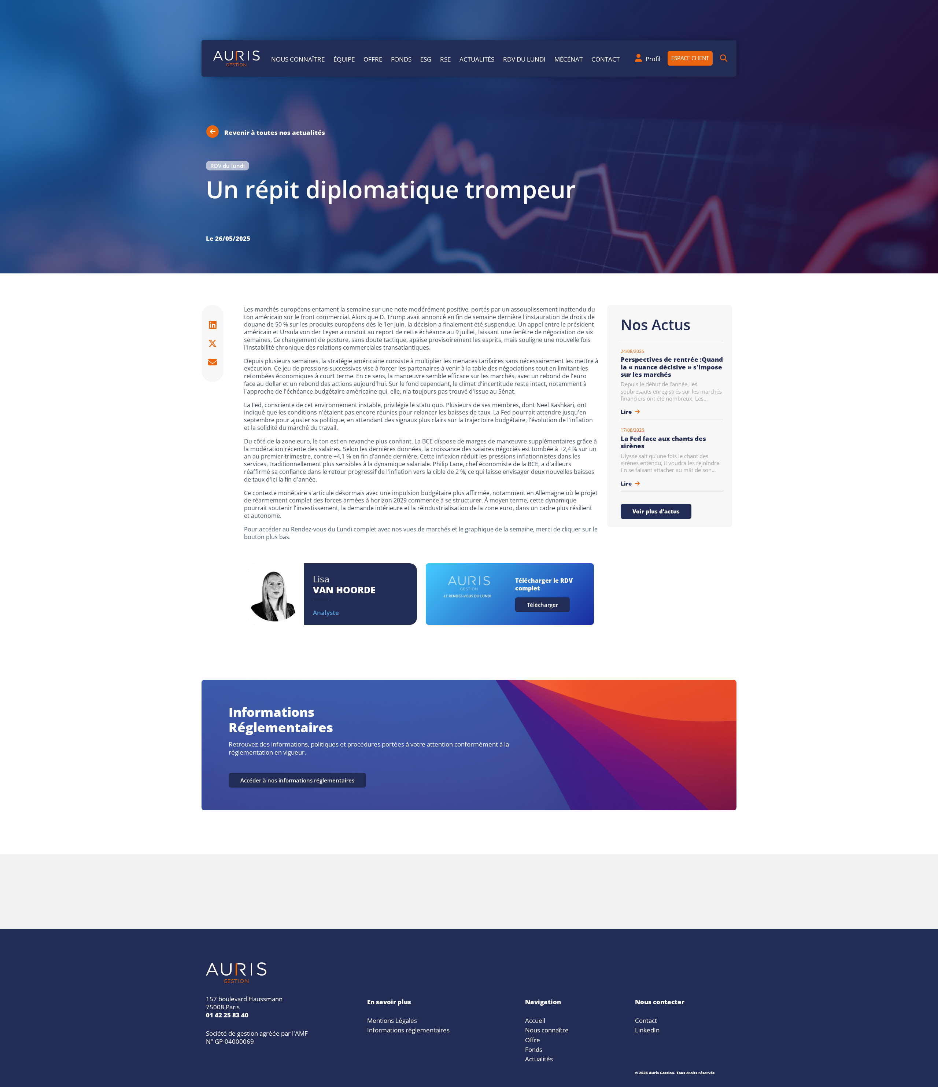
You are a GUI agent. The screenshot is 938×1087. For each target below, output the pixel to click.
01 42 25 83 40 (227, 1014)
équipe (344, 58)
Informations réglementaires (408, 1029)
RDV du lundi (524, 58)
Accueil (535, 1019)
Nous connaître (298, 58)
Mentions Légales (392, 1019)
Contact (605, 58)
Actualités (476, 58)
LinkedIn (647, 1029)
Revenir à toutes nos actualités (274, 131)
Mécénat (568, 58)
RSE (445, 58)
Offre (372, 58)
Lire (627, 411)
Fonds (401, 58)
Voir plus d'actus (656, 510)
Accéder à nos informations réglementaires (297, 779)
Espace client (690, 57)
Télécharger (542, 604)
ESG (425, 58)
